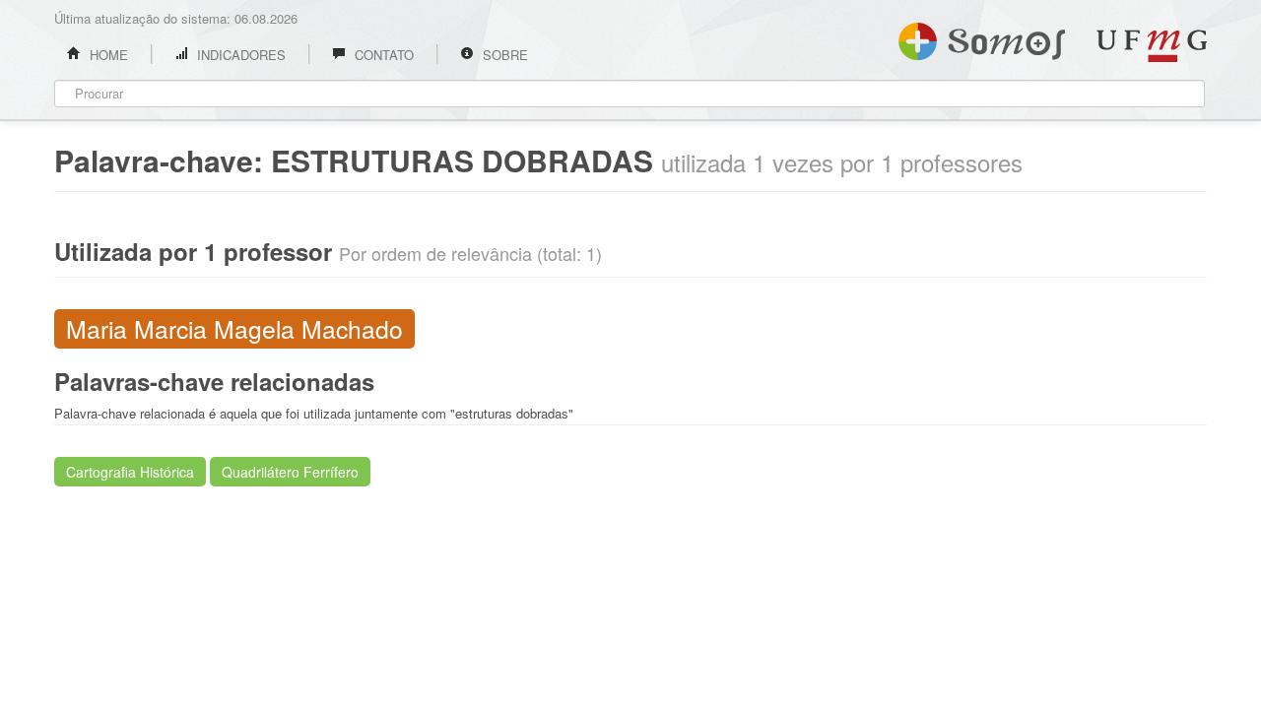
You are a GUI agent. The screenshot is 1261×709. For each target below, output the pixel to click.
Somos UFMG (981, 37)
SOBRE (503, 54)
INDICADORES (239, 54)
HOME (107, 54)
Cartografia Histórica (130, 472)
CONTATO (382, 54)
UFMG (1151, 46)
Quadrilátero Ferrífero (290, 472)
